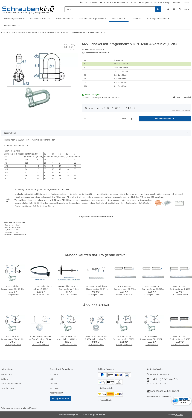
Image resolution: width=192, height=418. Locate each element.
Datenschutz (55, 374)
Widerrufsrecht (56, 393)
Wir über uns (7, 374)
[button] (168, 9)
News (186, 2)
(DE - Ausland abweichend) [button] (110, 97)
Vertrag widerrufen (60, 398)
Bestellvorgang (7, 388)
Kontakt (176, 2)
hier (52, 206)
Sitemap (53, 383)
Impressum (55, 388)
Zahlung (4, 379)
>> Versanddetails (105, 400)
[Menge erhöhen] (131, 118)
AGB (51, 379)
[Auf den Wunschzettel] (72, 47)
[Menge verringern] (85, 118)
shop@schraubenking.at (160, 2)
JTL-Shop (179, 415)
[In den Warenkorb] (3, 40)
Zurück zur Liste (9, 32)
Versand (187, 110)
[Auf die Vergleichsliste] (65, 47)
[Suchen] (158, 9)
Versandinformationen (11, 383)
